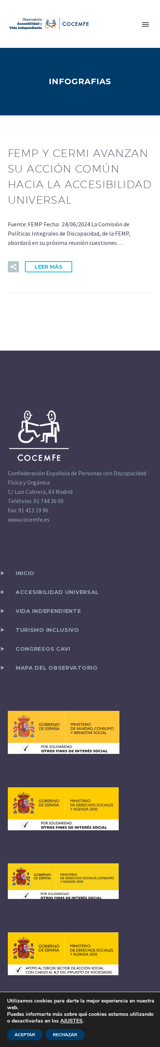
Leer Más (49, 266)
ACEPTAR (25, 1035)
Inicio (25, 573)
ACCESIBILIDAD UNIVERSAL (57, 592)
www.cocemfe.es (28, 519)
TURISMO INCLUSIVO (47, 630)
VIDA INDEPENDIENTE (48, 611)
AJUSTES (71, 1021)
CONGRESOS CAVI (43, 649)
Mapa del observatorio (57, 667)
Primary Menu (145, 24)
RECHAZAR (65, 1035)
